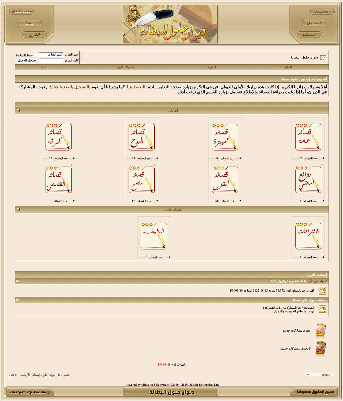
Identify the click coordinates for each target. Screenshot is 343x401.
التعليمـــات (285, 67)
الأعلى (13, 374)
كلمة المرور (72, 60)
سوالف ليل (280, 311)
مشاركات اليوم (126, 67)
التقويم (212, 67)
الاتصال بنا (64, 374)
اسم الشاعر (71, 54)
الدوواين (173, 110)
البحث (42, 67)
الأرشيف (25, 374)
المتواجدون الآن (318, 281)
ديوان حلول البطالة (43, 374)
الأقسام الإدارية (173, 209)
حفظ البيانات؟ (24, 55)
